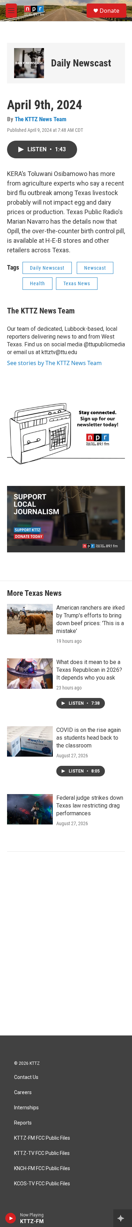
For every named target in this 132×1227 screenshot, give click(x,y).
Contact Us (26, 1077)
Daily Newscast (81, 63)
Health (37, 283)
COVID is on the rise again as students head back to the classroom (88, 738)
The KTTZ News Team (41, 119)
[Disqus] (66, 940)
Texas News (76, 283)
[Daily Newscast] (29, 63)
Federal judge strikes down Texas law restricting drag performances (89, 805)
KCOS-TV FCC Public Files (42, 1183)
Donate (109, 10)
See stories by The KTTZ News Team (54, 363)
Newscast (95, 268)
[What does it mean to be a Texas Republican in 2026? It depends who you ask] (30, 673)
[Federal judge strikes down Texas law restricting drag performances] (30, 809)
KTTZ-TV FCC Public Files (42, 1153)
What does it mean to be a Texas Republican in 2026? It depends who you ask (89, 670)
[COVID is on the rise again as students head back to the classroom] (30, 741)
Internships (26, 1107)
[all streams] (122, 1218)
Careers (23, 1092)
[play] (10, 1218)
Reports (23, 1123)
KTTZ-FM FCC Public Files (42, 1138)
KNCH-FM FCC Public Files (42, 1168)
